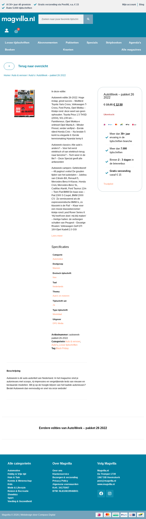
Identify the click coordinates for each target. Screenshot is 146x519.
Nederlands (58, 286)
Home (7, 75)
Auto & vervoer (19, 75)
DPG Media (58, 323)
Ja (54, 305)
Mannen (56, 268)
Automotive (58, 259)
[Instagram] (109, 493)
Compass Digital (46, 514)
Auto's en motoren (61, 296)
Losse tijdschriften (68, 345)
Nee (54, 277)
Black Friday (62, 348)
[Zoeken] (88, 19)
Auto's (32, 75)
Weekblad (57, 314)
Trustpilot (108, 184)
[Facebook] (101, 493)
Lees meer (57, 235)
